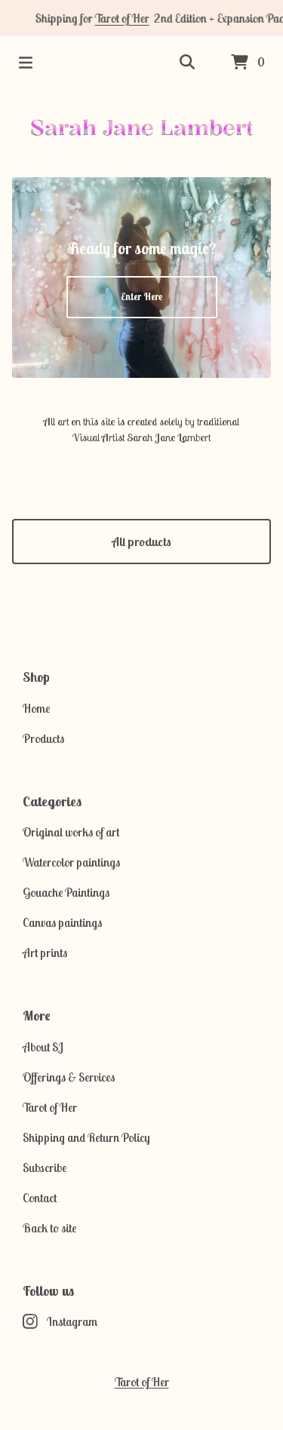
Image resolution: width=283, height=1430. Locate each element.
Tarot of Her (116, 18)
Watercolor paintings (71, 862)
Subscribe (44, 1167)
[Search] (187, 62)
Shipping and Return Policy (86, 1137)
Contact (40, 1197)
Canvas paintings (62, 922)
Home (36, 708)
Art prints (45, 952)
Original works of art (71, 831)
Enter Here (141, 296)
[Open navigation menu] (25, 62)
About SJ (43, 1046)
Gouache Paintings (66, 892)
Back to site (49, 1227)
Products (43, 738)
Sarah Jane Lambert (142, 127)
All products (141, 541)
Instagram (72, 1321)
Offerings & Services (69, 1077)
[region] (141, 18)
